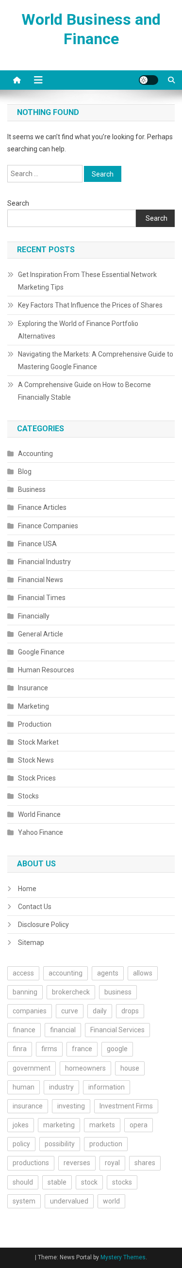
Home (27, 889)
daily (100, 1011)
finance (24, 1030)
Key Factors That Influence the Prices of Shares (90, 305)
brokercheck (71, 992)
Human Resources (46, 670)
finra (20, 1049)
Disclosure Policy (43, 924)
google (117, 1049)
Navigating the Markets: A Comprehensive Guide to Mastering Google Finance (95, 360)
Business (32, 489)
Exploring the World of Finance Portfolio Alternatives (78, 330)
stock (89, 1182)
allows (142, 973)
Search (18, 203)
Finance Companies (48, 526)
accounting (66, 973)
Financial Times (42, 597)
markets (102, 1125)
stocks (122, 1182)
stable (57, 1182)
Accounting (35, 453)
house (129, 1068)
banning (25, 992)
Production (34, 724)
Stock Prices (37, 778)
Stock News (36, 760)
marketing (59, 1125)
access (23, 973)
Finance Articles (42, 507)
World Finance (39, 814)
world (111, 1201)
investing (71, 1106)
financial (63, 1030)
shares (144, 1163)
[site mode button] (148, 80)
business (118, 992)
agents (107, 973)
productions (31, 1163)
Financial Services (117, 1030)
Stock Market (38, 742)
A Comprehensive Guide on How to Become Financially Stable (84, 391)
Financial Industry (44, 562)
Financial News (40, 580)
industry (61, 1087)
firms (49, 1049)
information (106, 1087)
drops (130, 1011)
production (105, 1144)
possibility (60, 1144)
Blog (25, 471)
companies (30, 1011)
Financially (34, 616)
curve (69, 1011)
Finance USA (37, 544)
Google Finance (41, 652)
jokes (21, 1125)
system (24, 1201)
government (31, 1068)
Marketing (33, 706)
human (23, 1087)
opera (139, 1125)
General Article (40, 634)
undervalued (69, 1201)
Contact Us (34, 906)
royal (112, 1163)
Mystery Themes (123, 1257)
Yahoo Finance (40, 832)
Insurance (33, 688)
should (23, 1182)
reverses (77, 1163)
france (82, 1049)
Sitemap (31, 942)
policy (21, 1144)
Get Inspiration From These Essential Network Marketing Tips (87, 281)
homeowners (85, 1068)
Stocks (28, 796)
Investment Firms (126, 1106)
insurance (28, 1106)
